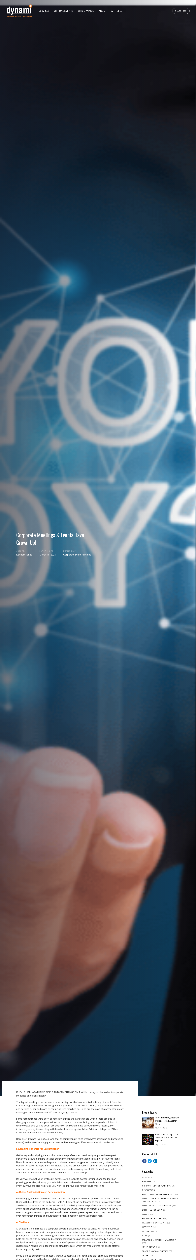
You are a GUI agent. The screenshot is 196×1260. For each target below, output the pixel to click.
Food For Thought (152, 1218)
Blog (145, 1177)
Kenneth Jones (24, 554)
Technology (149, 1247)
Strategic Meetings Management (159, 1240)
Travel (145, 1255)
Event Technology (152, 1210)
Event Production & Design (156, 1205)
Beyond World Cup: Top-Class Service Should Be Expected (166, 1137)
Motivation (148, 1231)
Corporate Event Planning (77, 554)
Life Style (147, 1227)
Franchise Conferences (154, 1223)
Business (146, 1181)
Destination (148, 1190)
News (145, 1235)
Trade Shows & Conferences (157, 1251)
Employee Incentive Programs (157, 1194)
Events (145, 1214)
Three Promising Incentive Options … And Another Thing (167, 1120)
